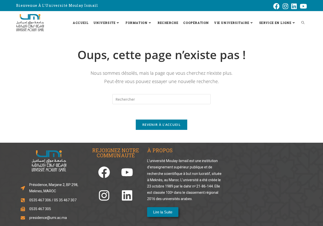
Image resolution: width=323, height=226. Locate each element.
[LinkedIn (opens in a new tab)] (294, 6)
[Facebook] (104, 172)
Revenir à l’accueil (161, 124)
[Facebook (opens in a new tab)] (276, 6)
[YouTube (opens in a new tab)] (302, 6)
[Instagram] (104, 195)
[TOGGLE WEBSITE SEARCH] (303, 22)
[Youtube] (127, 172)
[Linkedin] (127, 195)
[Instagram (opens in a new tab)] (285, 6)
